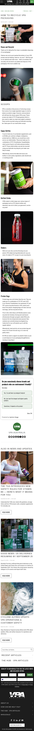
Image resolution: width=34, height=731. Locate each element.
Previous (25, 11)
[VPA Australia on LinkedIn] (17, 711)
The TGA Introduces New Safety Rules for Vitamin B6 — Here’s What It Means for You (15, 486)
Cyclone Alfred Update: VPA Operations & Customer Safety (15, 613)
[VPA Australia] (9, 1)
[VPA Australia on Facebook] (11, 711)
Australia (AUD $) (16, 716)
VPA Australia (9, 720)
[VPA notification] (17, 1)
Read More (6, 506)
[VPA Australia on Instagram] (14, 711)
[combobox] (21, 666)
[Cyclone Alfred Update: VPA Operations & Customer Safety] (17, 592)
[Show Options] (23, 666)
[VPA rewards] (27, 1)
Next (30, 11)
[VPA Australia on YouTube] (22, 711)
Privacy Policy (25, 676)
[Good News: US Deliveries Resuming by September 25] (17, 529)
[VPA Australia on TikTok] (20, 711)
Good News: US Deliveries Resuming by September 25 (17, 549)
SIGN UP (29, 666)
